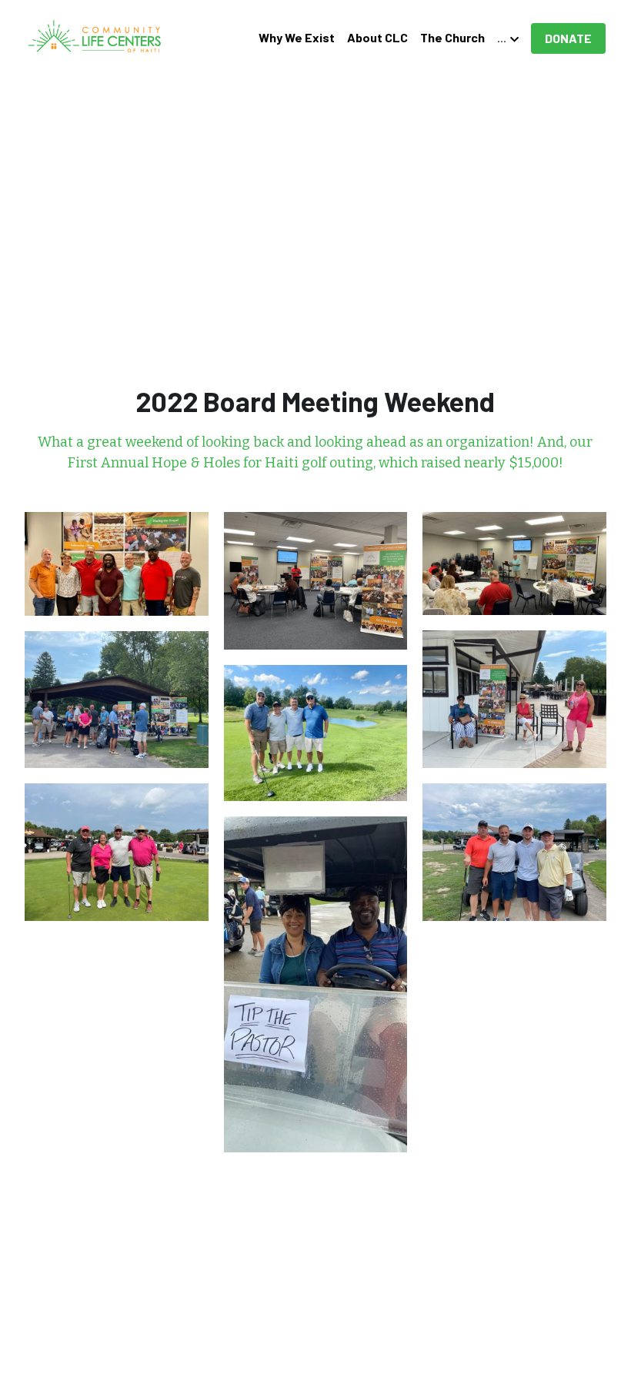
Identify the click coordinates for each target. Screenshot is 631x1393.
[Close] (504, 571)
